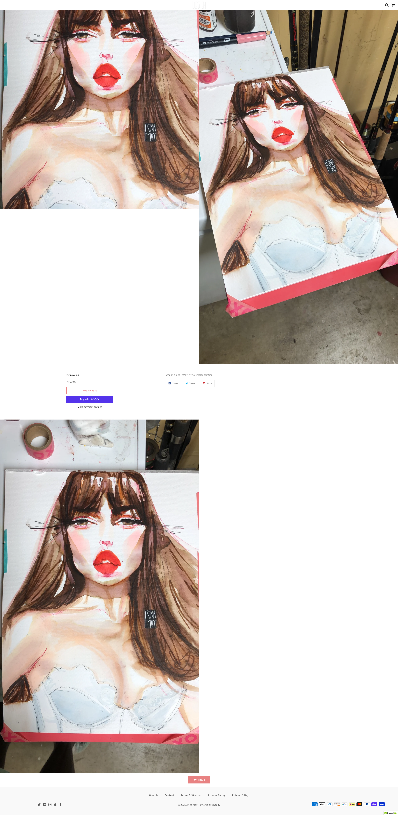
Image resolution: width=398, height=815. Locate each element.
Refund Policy (240, 795)
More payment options (89, 406)
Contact (169, 795)
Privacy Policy (216, 795)
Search (153, 795)
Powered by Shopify (209, 804)
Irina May (192, 804)
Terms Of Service (191, 795)
